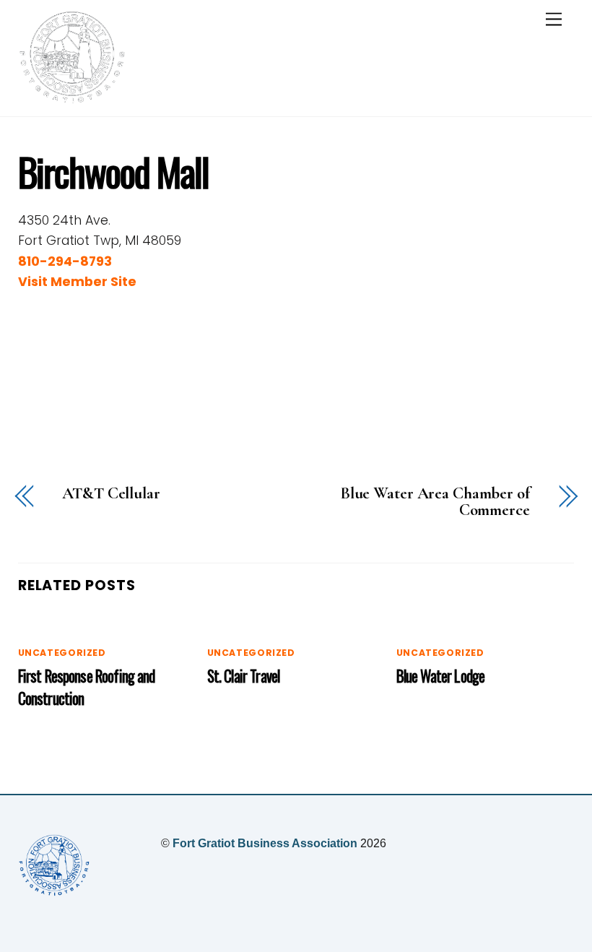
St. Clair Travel (243, 676)
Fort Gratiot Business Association (265, 843)
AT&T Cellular (111, 493)
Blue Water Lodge (440, 676)
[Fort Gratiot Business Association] (72, 98)
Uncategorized (62, 652)
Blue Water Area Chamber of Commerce (435, 502)
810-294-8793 (65, 261)
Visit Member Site (77, 281)
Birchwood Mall (113, 171)
